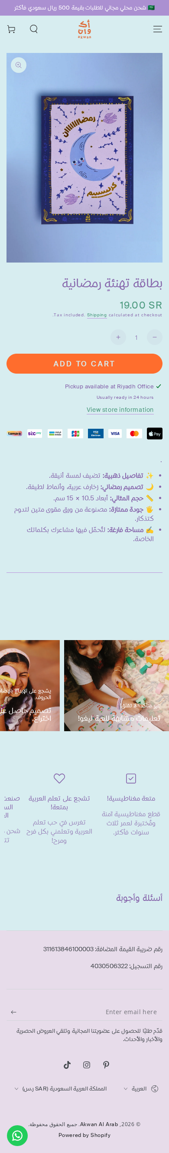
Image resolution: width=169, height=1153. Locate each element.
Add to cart (84, 363)
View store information (120, 410)
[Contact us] (17, 1135)
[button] (34, 29)
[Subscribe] (11, 1012)
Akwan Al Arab (99, 1124)
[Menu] (157, 29)
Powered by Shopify (84, 1135)
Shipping (97, 315)
